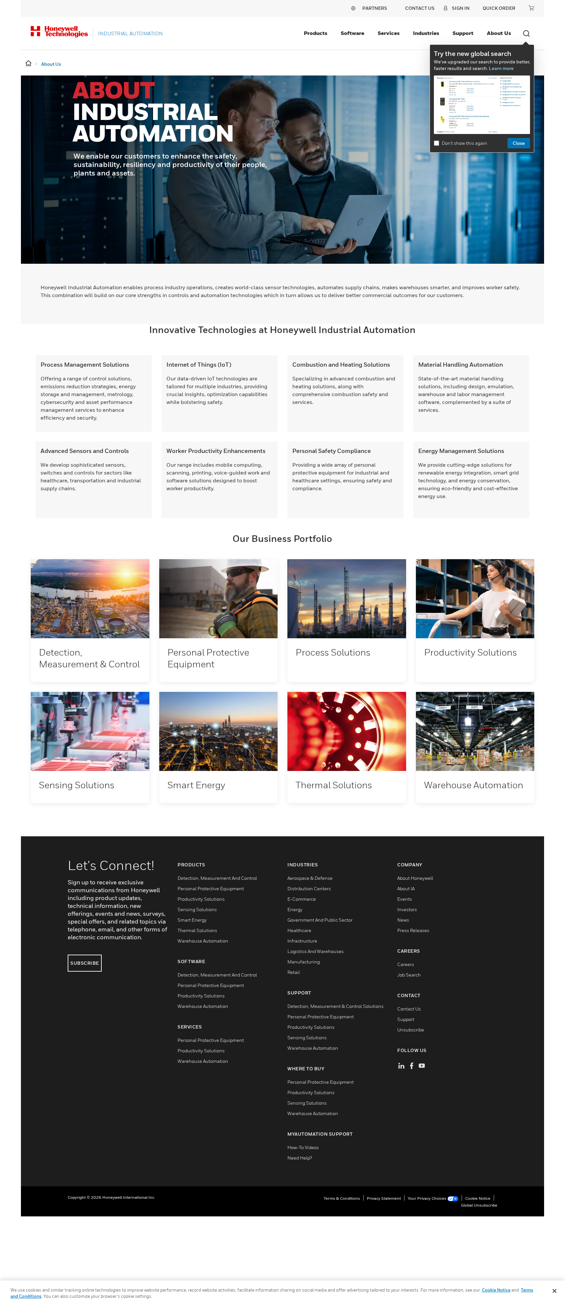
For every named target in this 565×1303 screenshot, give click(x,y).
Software (352, 33)
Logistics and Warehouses (315, 951)
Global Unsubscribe (479, 1205)
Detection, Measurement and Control (217, 878)
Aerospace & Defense (310, 878)
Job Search (409, 974)
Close (519, 143)
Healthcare (299, 930)
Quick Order (499, 8)
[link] (90, 598)
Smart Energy (192, 920)
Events (404, 899)
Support (463, 33)
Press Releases (413, 930)
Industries (426, 33)
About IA (406, 888)
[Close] (554, 1291)
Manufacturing (303, 961)
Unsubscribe (410, 1029)
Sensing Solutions (197, 909)
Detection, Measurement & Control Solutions (335, 1006)
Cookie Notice (477, 1198)
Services (389, 33)
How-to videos (303, 1147)
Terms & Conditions (342, 1198)
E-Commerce (301, 899)
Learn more (501, 68)
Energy (294, 909)
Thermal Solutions (197, 930)
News (403, 920)
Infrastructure (302, 941)
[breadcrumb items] (29, 63)
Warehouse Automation (203, 941)
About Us (499, 33)
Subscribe (84, 963)
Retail (293, 972)
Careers (405, 964)
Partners (374, 8)
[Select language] (353, 8)
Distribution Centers (309, 888)
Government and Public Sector (319, 920)
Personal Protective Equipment (211, 888)
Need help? (299, 1158)
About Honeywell (415, 878)
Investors (407, 909)
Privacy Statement (384, 1198)
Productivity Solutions (201, 899)
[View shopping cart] (531, 8)
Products (315, 33)
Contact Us (409, 1008)
